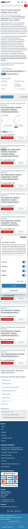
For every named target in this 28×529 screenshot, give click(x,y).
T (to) (12, 412)
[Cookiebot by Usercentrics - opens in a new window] (20, 237)
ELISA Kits (3, 461)
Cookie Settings (17, 517)
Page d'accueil (5, 412)
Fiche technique (8, 137)
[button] (4, 404)
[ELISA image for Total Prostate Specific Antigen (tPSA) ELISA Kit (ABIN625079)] (12, 121)
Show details (20, 281)
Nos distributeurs (5, 466)
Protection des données (6, 517)
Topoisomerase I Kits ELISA (8, 390)
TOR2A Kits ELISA (6, 380)
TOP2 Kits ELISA (6, 397)
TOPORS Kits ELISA (6, 383)
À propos (2, 515)
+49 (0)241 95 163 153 (8, 499)
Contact (3, 426)
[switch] (24, 266)
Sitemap (3, 441)
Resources (3, 435)
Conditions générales (5, 519)
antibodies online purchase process (10, 463)
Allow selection (14, 290)
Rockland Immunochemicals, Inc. (9, 506)
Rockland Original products (8, 458)
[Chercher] (25, 5)
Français (11, 511)
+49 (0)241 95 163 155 (8, 501)
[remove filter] (25, 71)
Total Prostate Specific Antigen (11, 414)
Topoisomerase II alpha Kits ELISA (10, 387)
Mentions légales (10, 515)
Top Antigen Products (6, 438)
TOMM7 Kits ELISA (6, 401)
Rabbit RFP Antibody (6, 455)
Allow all (14, 285)
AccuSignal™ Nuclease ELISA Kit (9, 452)
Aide (2, 429)
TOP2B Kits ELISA (6, 394)
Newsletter (3, 432)
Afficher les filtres (8, 97)
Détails (21, 137)
